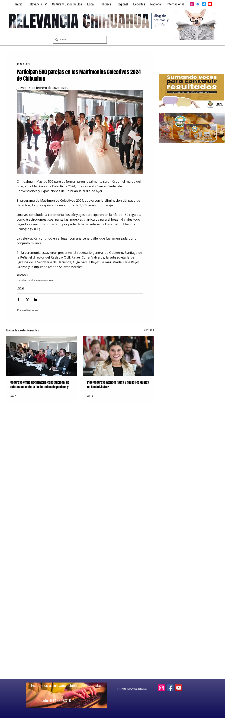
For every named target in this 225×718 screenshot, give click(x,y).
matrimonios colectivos (41, 280)
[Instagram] (192, 4)
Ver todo (149, 329)
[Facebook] (198, 4)
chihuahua (22, 280)
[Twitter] (204, 4)
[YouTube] (178, 687)
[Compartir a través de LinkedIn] (35, 299)
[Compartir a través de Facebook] (18, 299)
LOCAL (20, 288)
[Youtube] (210, 4)
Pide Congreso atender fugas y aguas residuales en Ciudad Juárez (118, 384)
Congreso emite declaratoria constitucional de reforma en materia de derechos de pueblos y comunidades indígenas (39, 384)
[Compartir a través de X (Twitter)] (27, 299)
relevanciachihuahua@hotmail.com (79, 685)
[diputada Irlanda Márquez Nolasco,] (118, 356)
